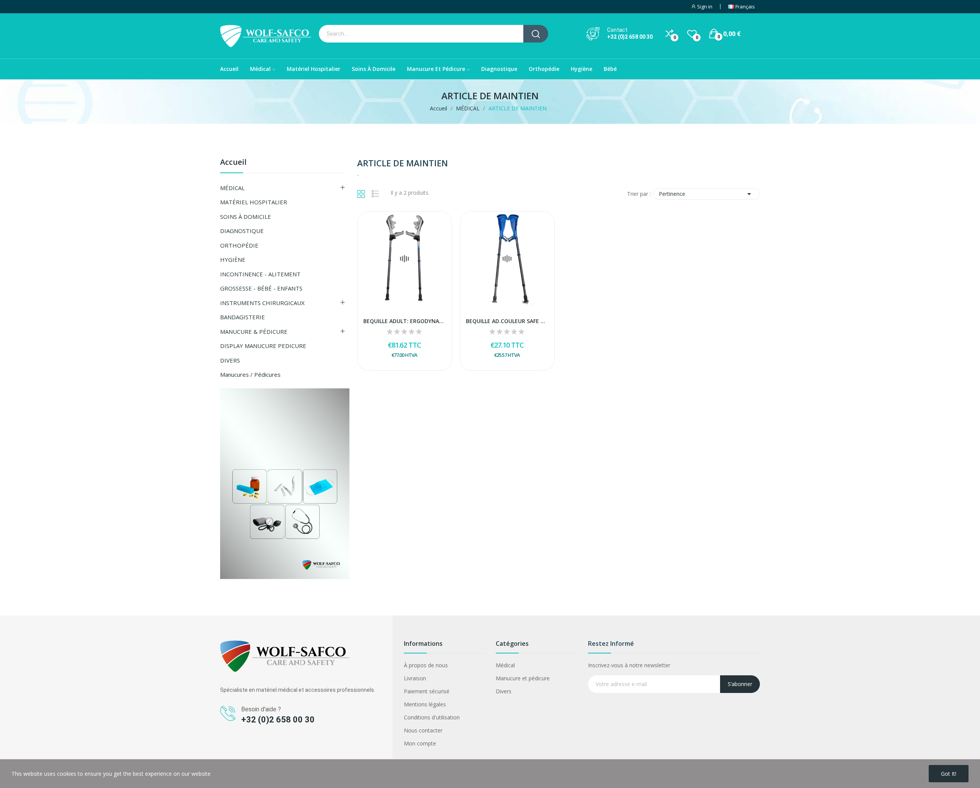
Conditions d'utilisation (432, 717)
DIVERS (230, 360)
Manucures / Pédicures (250, 374)
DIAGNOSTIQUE (242, 231)
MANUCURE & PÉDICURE (253, 331)
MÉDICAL (232, 188)
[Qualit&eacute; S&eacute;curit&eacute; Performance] (285, 483)
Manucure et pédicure (523, 678)
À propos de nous (426, 665)
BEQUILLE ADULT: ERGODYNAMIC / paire (404, 321)
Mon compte (420, 743)
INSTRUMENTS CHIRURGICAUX (262, 303)
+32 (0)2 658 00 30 (630, 36)
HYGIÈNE (232, 259)
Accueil (233, 162)
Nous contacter (423, 730)
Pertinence (706, 194)
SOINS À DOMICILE (245, 216)
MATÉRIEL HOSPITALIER (253, 202)
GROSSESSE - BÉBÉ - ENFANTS (261, 288)
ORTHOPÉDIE (239, 245)
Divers (503, 691)
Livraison (415, 678)
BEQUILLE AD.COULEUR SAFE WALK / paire (507, 321)
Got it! (948, 773)
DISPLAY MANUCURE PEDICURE (263, 346)
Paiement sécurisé (426, 691)
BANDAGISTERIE (242, 317)
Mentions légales (425, 704)
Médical (505, 665)
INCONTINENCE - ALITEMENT (260, 274)
